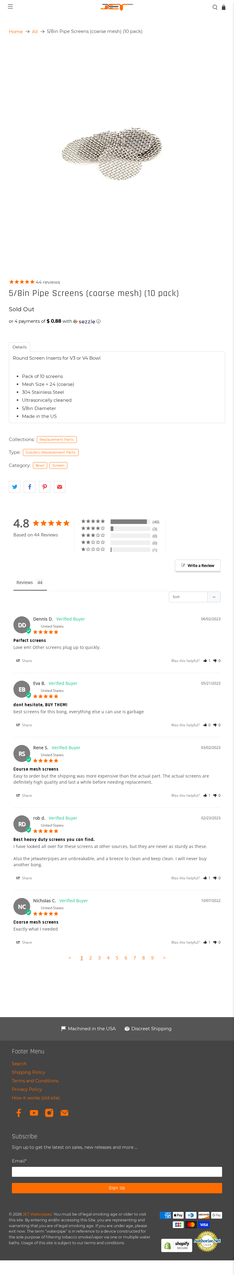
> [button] (164, 958)
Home (16, 31)
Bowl (40, 465)
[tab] (19, 347)
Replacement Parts (57, 439)
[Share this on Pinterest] (45, 487)
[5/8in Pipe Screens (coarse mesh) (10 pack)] (117, 150)
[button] (117, 321)
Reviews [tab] (24, 582)
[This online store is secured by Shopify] (176, 1250)
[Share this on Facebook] (29, 487)
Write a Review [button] (201, 565)
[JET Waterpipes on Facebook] (19, 1116)
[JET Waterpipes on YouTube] (34, 1116)
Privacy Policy (27, 1089)
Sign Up (117, 1188)
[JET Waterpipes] (117, 7)
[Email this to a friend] (60, 487)
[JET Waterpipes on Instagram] (49, 1116)
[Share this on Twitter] (14, 487)
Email (19, 1161)
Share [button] (26, 660)
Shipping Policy (28, 1072)
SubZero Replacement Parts (51, 452)
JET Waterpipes (37, 1214)
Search (19, 1064)
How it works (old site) (36, 1098)
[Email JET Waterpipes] (64, 1116)
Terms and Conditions (35, 1081)
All (35, 31)
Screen (58, 465)
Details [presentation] (19, 346)
